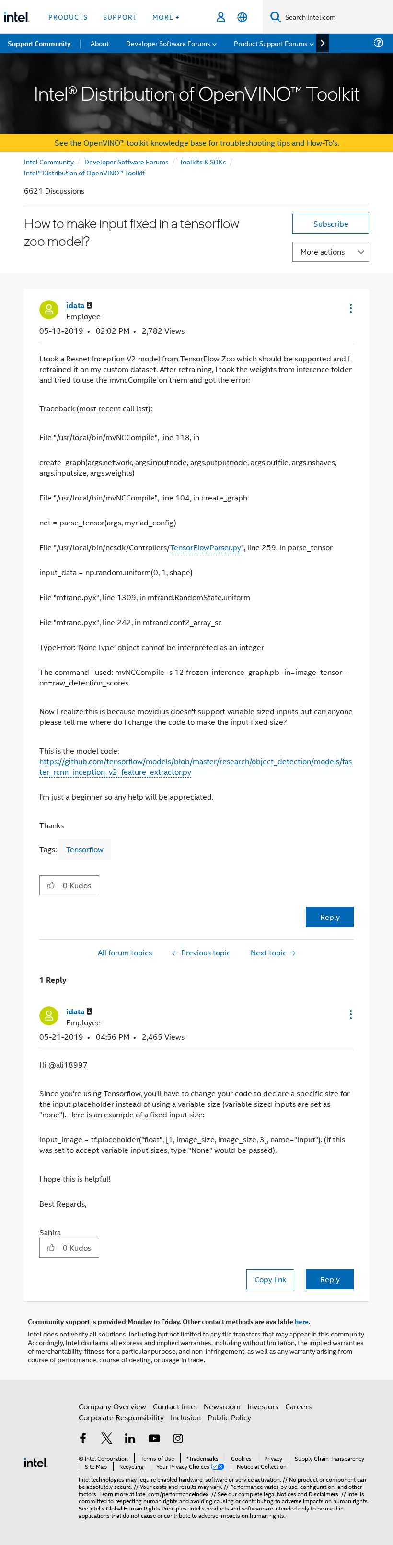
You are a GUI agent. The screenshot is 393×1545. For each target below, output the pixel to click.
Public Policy (229, 1417)
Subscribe (330, 223)
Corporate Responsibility (121, 1417)
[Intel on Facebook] (83, 1439)
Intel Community (49, 161)
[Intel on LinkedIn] (130, 1439)
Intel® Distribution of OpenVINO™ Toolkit (84, 172)
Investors (262, 1406)
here (302, 1321)
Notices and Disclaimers (307, 1493)
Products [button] (68, 17)
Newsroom (222, 1406)
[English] (242, 17)
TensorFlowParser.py (205, 547)
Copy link (270, 1279)
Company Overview (112, 1406)
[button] (349, 308)
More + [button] (166, 17)
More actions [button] (323, 251)
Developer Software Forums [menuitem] (168, 43)
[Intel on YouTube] (154, 1439)
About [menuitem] (100, 43)
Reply (330, 916)
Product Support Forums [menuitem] (271, 43)
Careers (298, 1406)
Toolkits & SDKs (202, 161)
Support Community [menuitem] (39, 43)
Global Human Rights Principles (146, 1507)
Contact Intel (175, 1406)
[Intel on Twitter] (107, 1439)
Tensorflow (85, 849)
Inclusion (186, 1417)
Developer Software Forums (126, 161)
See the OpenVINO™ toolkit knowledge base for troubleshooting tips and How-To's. (197, 142)
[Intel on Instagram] (178, 1439)
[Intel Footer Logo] (36, 1461)
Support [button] (120, 17)
